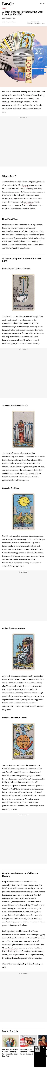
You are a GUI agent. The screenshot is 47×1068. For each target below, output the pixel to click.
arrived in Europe (9, 198)
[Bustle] (8, 4)
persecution (28, 202)
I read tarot (6, 224)
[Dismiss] (43, 1047)
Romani (25, 185)
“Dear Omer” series (10, 948)
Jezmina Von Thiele (10, 22)
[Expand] (36, 1047)
